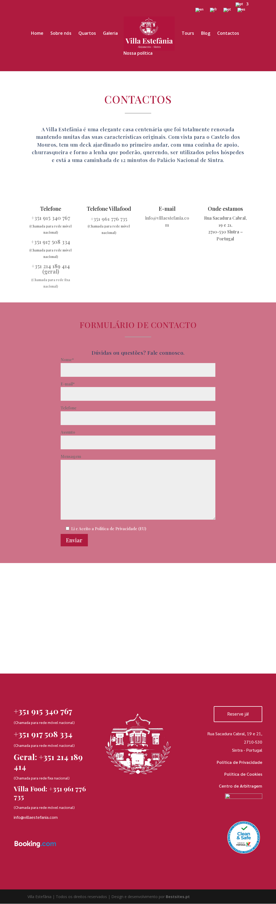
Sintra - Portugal (247, 750)
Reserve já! (238, 714)
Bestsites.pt (178, 896)
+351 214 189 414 (51, 266)
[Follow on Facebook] (19, 861)
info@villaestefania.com (36, 817)
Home (37, 33)
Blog (205, 33)
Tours (188, 33)
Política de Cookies (243, 774)
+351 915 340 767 (50, 217)
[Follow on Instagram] (37, 861)
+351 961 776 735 (50, 792)
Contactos (228, 33)
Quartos (87, 33)
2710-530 (253, 742)
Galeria (110, 33)
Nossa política (138, 53)
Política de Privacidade (239, 762)
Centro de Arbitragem (240, 786)
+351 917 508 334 (50, 241)
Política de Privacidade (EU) (120, 528)
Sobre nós (60, 33)
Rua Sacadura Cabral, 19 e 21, (234, 733)
